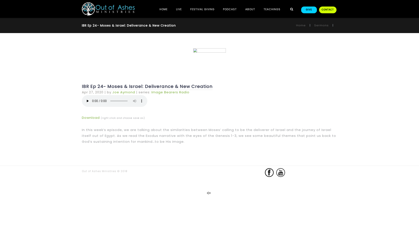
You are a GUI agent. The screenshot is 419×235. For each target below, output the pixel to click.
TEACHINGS (272, 9)
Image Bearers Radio (170, 92)
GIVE (309, 9)
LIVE (179, 9)
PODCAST (230, 9)
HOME (164, 9)
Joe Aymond (123, 92)
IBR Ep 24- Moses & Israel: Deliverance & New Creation (147, 86)
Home (301, 25)
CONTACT (328, 9)
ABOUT (250, 9)
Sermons (321, 25)
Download (91, 117)
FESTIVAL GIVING (202, 9)
